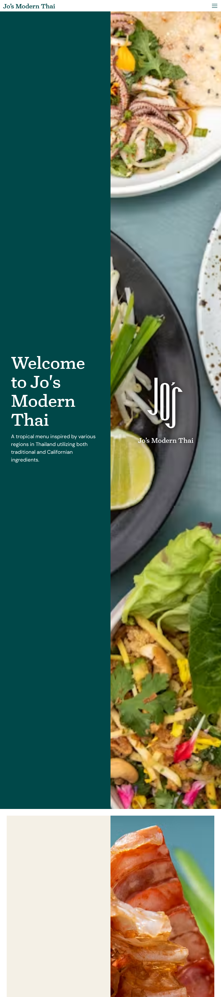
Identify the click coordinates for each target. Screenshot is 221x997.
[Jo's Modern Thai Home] (29, 5)
